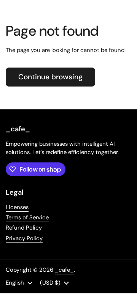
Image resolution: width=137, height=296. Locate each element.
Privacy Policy (24, 238)
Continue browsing (50, 77)
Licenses (17, 207)
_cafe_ (64, 270)
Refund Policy (24, 227)
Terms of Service (27, 217)
